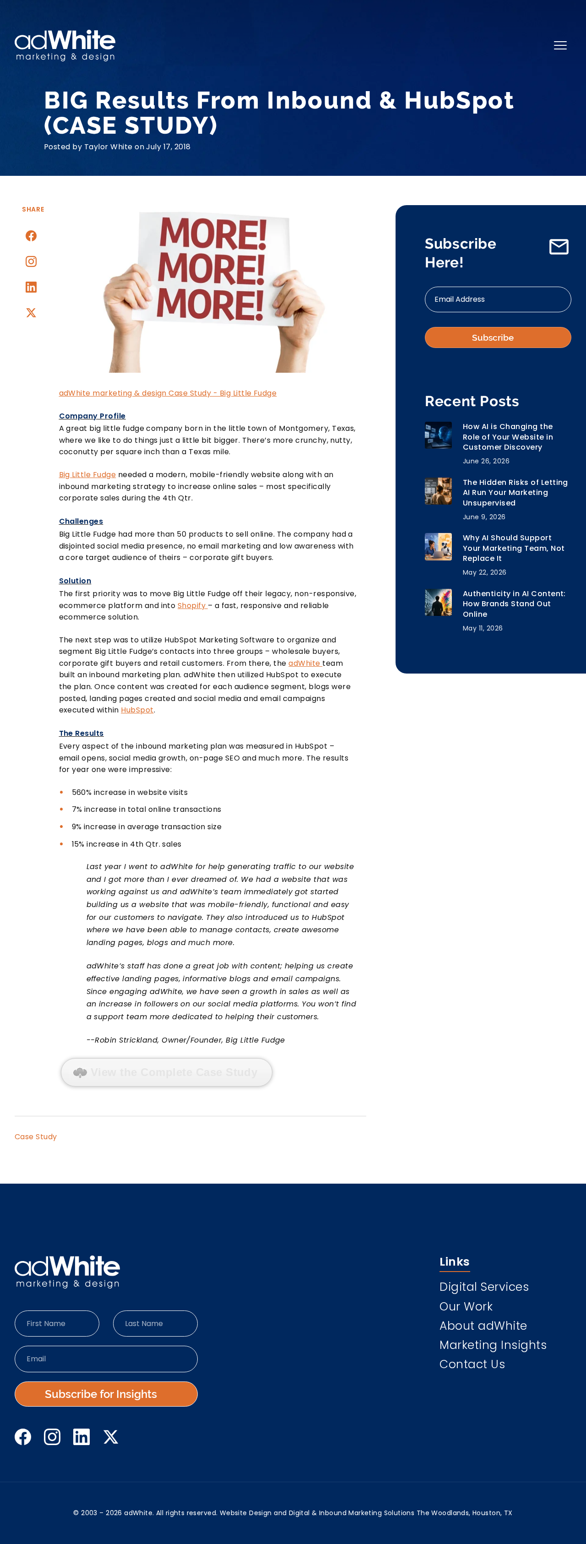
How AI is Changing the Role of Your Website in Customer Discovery (508, 437)
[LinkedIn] (81, 1437)
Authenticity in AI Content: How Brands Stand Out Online (514, 604)
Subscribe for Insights (101, 1394)
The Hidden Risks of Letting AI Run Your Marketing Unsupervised (515, 493)
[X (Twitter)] (111, 1437)
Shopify (193, 605)
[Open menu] (560, 45)
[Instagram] (31, 261)
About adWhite (483, 1327)
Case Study (36, 1136)
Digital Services (484, 1288)
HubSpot (137, 710)
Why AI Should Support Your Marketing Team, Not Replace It (514, 548)
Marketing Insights (493, 1346)
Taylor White (108, 146)
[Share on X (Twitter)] (31, 313)
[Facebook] (23, 1437)
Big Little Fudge (87, 474)
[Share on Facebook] (31, 236)
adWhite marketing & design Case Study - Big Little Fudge (168, 393)
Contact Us (472, 1365)
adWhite (305, 663)
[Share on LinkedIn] (31, 287)
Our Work (466, 1308)
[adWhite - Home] (67, 1272)
